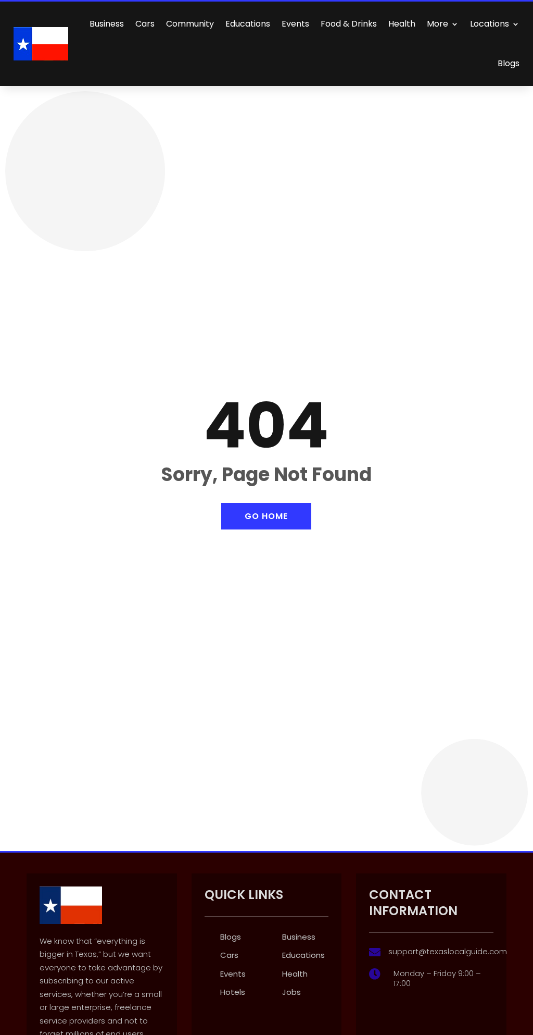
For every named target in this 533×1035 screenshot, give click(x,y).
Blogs (508, 63)
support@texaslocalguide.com (447, 951)
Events (295, 24)
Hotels (232, 992)
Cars (145, 24)
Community (190, 24)
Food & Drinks (349, 24)
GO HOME (266, 516)
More (437, 24)
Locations (489, 24)
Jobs (291, 992)
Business (107, 24)
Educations (247, 24)
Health (401, 24)
